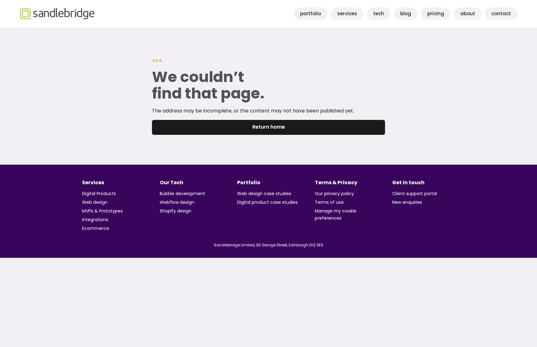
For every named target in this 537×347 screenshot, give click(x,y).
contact (501, 13)
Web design (95, 202)
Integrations (95, 220)
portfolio (310, 13)
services (347, 13)
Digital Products (99, 193)
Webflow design (177, 202)
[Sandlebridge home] (57, 13)
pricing (435, 13)
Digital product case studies (267, 202)
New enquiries (407, 202)
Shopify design (175, 211)
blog (405, 13)
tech (378, 13)
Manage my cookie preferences (335, 214)
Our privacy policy (334, 193)
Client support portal (414, 193)
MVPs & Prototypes (102, 211)
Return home (268, 126)
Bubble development (182, 193)
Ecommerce (95, 228)
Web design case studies (264, 193)
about (467, 13)
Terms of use (329, 202)
